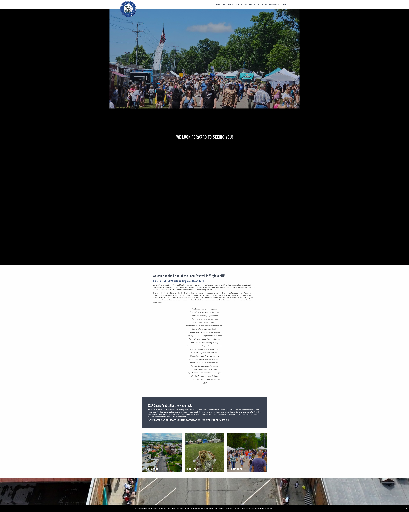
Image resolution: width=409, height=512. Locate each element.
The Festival (227, 4)
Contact (284, 4)
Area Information (271, 4)
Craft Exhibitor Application (185, 420)
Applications (248, 4)
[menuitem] (218, 4)
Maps (259, 4)
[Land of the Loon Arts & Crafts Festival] (128, 9)
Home (218, 4)
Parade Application (158, 420)
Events (238, 4)
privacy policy (268, 508)
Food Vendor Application (215, 420)
